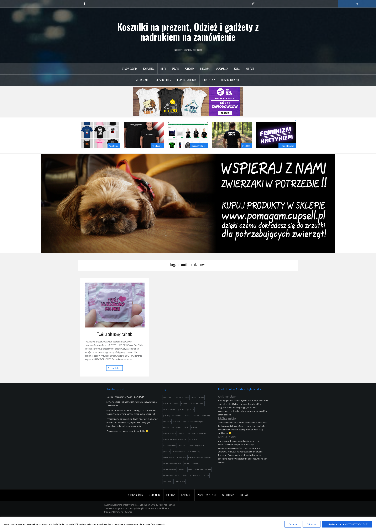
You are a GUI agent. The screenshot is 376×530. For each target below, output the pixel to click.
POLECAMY (189, 68)
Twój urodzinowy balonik (114, 341)
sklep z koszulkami (203, 477)
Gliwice (187, 423)
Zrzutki (175, 68)
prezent (166, 459)
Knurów (196, 423)
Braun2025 (202, 153)
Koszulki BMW (209, 80)
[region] (188, 523)
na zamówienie (169, 453)
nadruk (194, 435)
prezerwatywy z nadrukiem (200, 464)
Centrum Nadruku (170, 411)
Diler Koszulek (169, 417)
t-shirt (184, 483)
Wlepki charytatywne (227, 404)
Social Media (149, 68)
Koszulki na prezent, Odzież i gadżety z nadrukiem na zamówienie (188, 31)
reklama (182, 477)
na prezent (193, 447)
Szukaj (237, 68)
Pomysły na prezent (230, 80)
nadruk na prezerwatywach (174, 447)
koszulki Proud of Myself (193, 429)
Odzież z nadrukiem (162, 80)
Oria (153, 512)
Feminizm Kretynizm (243, 153)
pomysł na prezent (196, 453)
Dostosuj (293, 524)
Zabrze (206, 483)
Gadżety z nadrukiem (187, 80)
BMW (201, 405)
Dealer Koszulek (197, 411)
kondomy (206, 423)
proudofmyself (169, 477)
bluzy (194, 405)
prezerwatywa (179, 459)
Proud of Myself (191, 470)
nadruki (182, 441)
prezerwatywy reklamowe (174, 464)
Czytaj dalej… (114, 375)
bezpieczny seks (182, 405)
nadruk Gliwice (169, 441)
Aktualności (142, 80)
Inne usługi (205, 68)
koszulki (176, 429)
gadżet (181, 417)
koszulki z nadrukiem (172, 435)
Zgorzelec (167, 489)
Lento (163, 68)
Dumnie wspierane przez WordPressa (122, 512)
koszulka (167, 429)
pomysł (182, 453)
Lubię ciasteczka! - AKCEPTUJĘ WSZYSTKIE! (347, 524)
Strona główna (129, 68)
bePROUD (167, 405)
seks (190, 477)
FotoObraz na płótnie (227, 426)
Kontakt (250, 68)
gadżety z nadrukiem (172, 423)
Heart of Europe (288, 153)
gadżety (190, 417)
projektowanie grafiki (172, 470)
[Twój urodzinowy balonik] (115, 312)
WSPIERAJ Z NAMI (227, 444)
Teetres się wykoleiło (154, 153)
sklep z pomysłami (171, 483)
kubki (186, 435)
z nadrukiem (179, 489)
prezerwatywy (194, 459)
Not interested (113, 153)
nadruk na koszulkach (197, 441)
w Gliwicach (195, 483)
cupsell (184, 411)
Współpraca (222, 68)
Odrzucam (311, 524)
